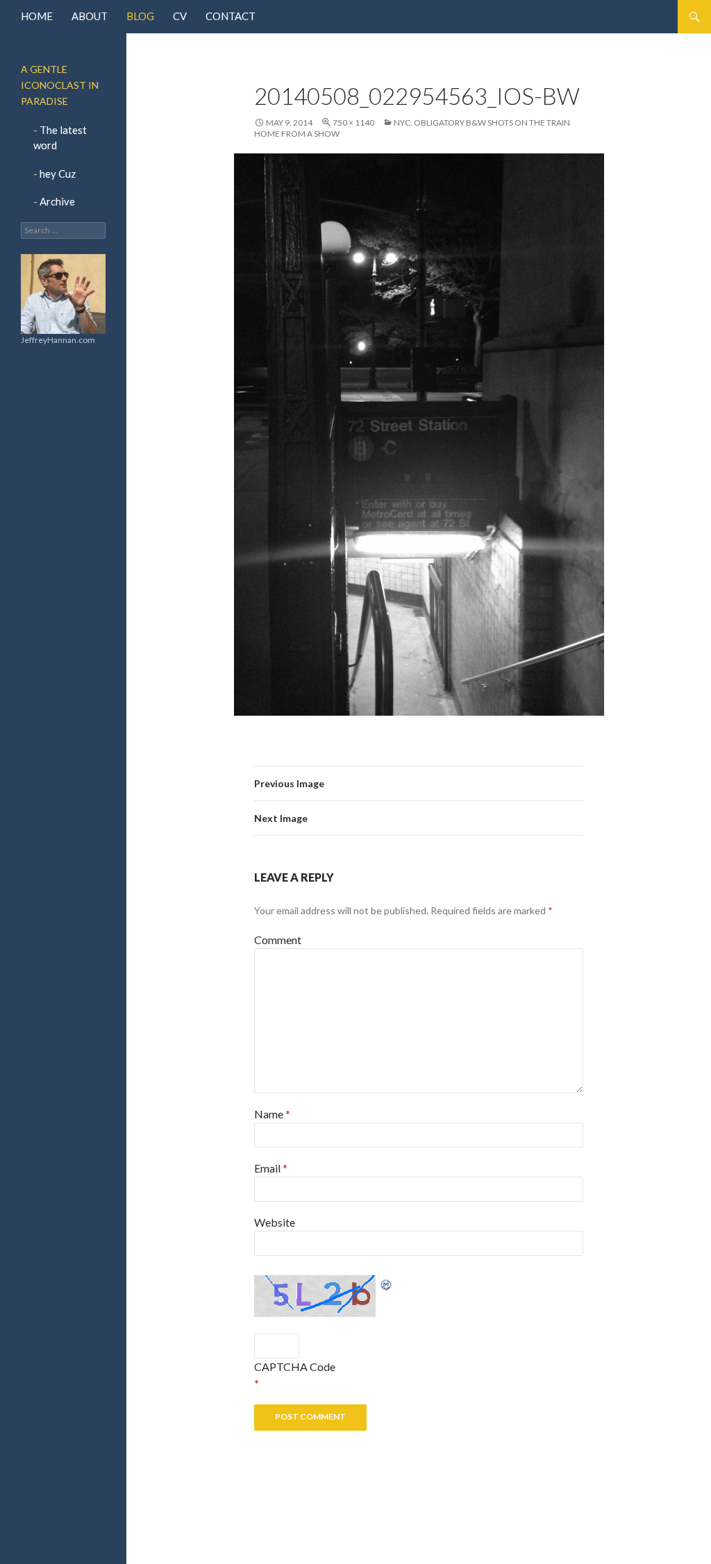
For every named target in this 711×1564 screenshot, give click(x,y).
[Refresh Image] (386, 1283)
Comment (277, 939)
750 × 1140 (353, 122)
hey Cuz (58, 173)
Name (272, 1113)
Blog (140, 16)
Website (274, 1222)
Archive (57, 201)
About (90, 16)
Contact (231, 16)
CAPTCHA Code (294, 1366)
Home (37, 16)
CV (180, 16)
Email (270, 1168)
